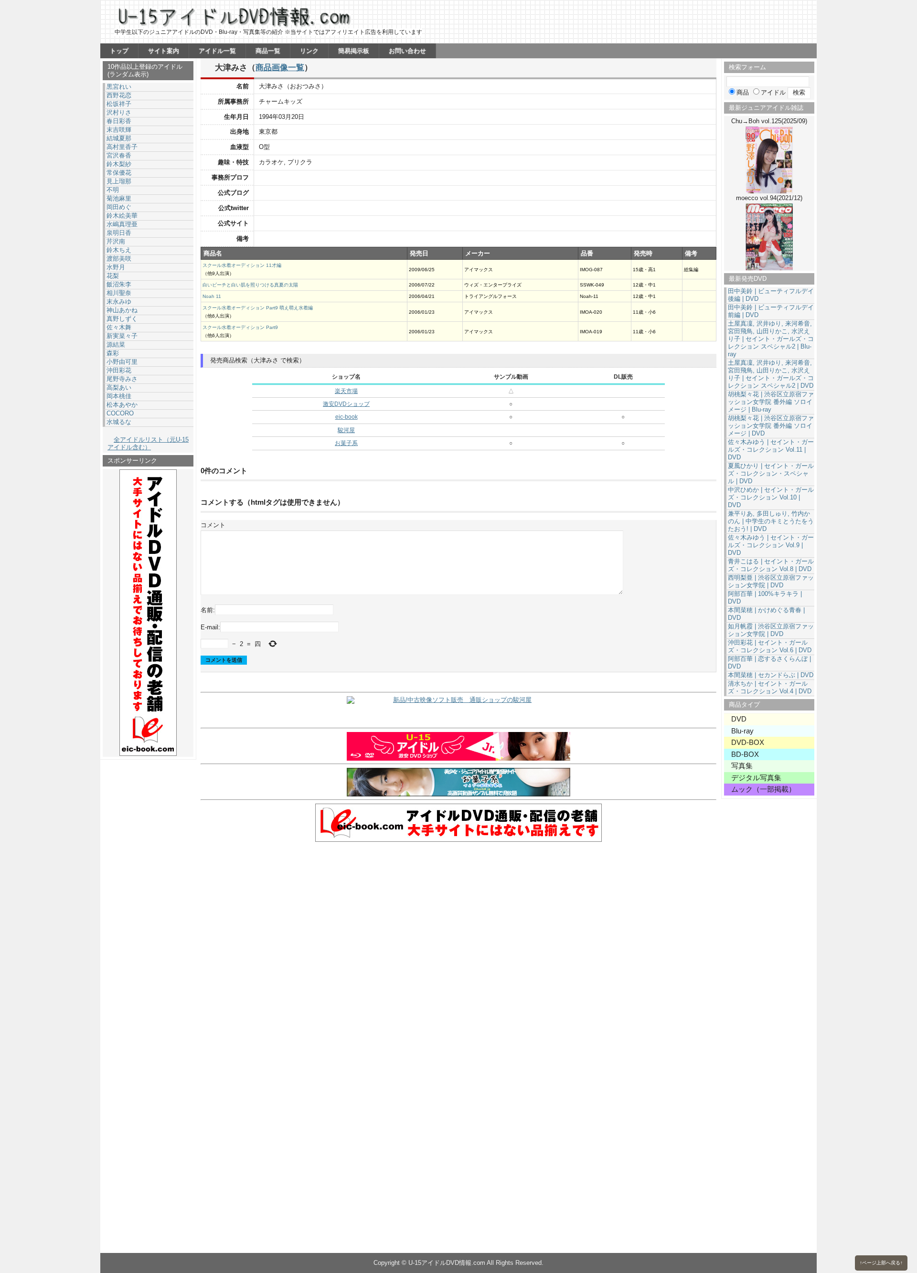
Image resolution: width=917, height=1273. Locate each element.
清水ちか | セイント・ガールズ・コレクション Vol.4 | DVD (769, 687)
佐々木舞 (119, 327)
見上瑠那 (119, 181)
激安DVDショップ (346, 404)
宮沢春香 (119, 155)
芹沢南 (116, 241)
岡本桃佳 (119, 396)
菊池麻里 (119, 198)
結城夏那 (119, 138)
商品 (742, 92)
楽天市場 (346, 391)
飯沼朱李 (119, 284)
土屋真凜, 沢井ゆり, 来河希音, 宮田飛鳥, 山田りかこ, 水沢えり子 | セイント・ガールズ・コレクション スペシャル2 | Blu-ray (771, 339)
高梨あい (119, 387)
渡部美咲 (119, 258)
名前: (208, 610)
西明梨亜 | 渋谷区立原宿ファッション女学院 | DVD (771, 581)
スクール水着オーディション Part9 (240, 327)
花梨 (113, 275)
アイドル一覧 (217, 50)
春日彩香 (119, 121)
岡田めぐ (119, 207)
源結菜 (116, 344)
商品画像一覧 (280, 67)
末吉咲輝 (119, 129)
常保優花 (119, 172)
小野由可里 (122, 361)
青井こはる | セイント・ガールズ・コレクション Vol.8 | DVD (771, 565)
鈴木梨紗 (119, 164)
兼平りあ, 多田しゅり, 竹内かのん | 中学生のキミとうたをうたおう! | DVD (771, 521)
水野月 (116, 267)
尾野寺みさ (122, 378)
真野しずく (122, 318)
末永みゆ (119, 301)
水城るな (119, 421)
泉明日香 (119, 232)
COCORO (120, 413)
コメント (213, 525)
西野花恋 (119, 95)
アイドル (773, 92)
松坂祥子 (119, 103)
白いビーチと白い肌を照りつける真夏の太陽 (250, 284)
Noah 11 (212, 296)
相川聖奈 (119, 293)
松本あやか (122, 404)
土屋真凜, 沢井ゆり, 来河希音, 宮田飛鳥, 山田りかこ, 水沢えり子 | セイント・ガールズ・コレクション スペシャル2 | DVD (771, 374)
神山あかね (122, 310)
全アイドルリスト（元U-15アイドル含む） (148, 443)
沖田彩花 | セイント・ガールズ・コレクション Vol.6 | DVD (769, 646)
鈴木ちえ (119, 250)
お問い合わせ (407, 50)
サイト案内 (163, 50)
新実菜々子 (122, 335)
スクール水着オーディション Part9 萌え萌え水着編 (258, 307)
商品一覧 (268, 50)
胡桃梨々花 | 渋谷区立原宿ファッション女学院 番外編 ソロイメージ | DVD (771, 425)
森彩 (113, 353)
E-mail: (210, 627)
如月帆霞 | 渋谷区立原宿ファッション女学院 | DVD (771, 630)
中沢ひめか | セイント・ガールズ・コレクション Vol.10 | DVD (771, 497)
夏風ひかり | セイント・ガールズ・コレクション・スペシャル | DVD (771, 473)
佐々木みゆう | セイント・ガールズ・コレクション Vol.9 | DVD (771, 545)
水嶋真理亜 (122, 224)
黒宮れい (119, 86)
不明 (113, 189)
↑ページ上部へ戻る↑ (881, 1262)
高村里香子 (122, 146)
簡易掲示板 (353, 50)
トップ (119, 50)
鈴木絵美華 (122, 215)
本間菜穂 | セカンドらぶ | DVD (770, 675)
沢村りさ (119, 112)
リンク (309, 50)
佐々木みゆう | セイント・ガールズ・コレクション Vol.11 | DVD (771, 449)
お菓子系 (346, 443)
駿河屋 (346, 430)
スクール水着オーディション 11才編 (242, 265)
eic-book (346, 417)
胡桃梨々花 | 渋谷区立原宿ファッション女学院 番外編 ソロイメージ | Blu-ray (771, 402)
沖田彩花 (119, 370)
